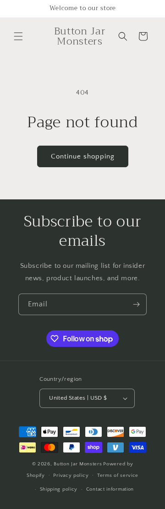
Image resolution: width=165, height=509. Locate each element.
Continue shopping (83, 156)
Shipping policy (59, 489)
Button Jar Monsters (78, 464)
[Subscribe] (136, 304)
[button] (18, 36)
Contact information (110, 489)
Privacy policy (70, 475)
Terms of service (117, 475)
